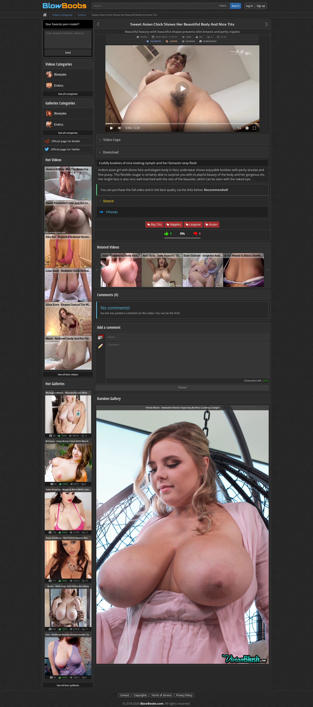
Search (235, 5)
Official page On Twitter (65, 149)
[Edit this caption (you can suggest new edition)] (267, 32)
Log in (249, 6)
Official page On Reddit (65, 141)
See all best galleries (68, 685)
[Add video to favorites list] (138, 282)
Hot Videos (53, 159)
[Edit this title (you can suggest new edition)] (261, 24)
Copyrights (140, 695)
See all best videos (68, 374)
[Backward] (97, 270)
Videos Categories (58, 64)
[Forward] (267, 270)
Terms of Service (161, 695)
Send (68, 53)
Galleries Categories (60, 103)
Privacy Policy (184, 695)
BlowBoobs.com (151, 703)
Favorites (155, 41)
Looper (173, 41)
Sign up (261, 6)
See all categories (68, 93)
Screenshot (210, 41)
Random (190, 41)
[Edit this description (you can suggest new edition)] (265, 163)
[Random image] (89, 414)
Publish (182, 387)
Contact (124, 695)
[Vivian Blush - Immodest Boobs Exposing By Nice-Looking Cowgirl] (182, 534)
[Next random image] (265, 534)
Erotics (144, 37)
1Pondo (111, 212)
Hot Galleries (54, 383)
